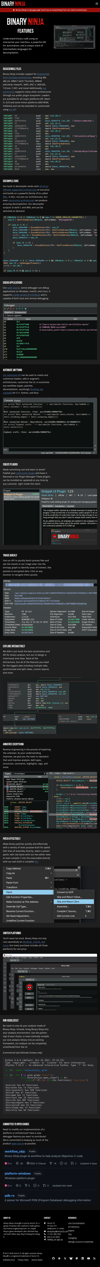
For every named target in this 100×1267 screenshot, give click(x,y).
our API (12, 109)
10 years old (34, 10)
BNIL (5, 196)
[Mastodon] (77, 1258)
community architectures (21, 200)
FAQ (70, 1234)
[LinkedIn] (82, 1258)
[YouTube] (88, 1258)
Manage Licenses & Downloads (80, 1242)
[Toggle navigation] (96, 3)
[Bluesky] (71, 1258)
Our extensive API (12, 375)
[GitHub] (53, 1258)
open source (13, 287)
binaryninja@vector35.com (57, 1231)
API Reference (73, 1227)
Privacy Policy (23, 1260)
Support (71, 1230)
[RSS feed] (94, 1258)
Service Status (37, 1260)
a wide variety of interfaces (26, 294)
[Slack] (59, 1258)
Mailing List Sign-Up (55, 1239)
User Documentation (76, 1223)
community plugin (25, 473)
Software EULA (9, 1260)
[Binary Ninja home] (13, 3)
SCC (36, 861)
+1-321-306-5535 (54, 1234)
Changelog (72, 1238)
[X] (65, 1258)
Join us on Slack (53, 1237)
